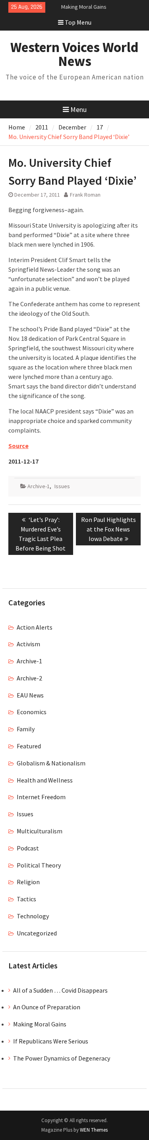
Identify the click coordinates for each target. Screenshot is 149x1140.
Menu (78, 109)
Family (26, 729)
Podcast (28, 848)
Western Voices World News (74, 54)
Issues (62, 486)
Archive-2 (29, 678)
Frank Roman (85, 194)
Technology (33, 916)
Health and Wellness (45, 780)
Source (18, 446)
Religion (28, 882)
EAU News (30, 695)
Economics (31, 712)
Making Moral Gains (83, 6)
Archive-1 (38, 486)
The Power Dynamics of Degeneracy (61, 1058)
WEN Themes (94, 1129)
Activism (28, 644)
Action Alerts (34, 627)
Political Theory (39, 865)
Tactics (26, 899)
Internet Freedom (41, 797)
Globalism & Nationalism (51, 763)
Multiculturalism (39, 831)
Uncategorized (37, 933)
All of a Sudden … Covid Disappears (60, 990)
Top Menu (78, 22)
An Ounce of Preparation (46, 1007)
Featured (29, 746)
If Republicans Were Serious (50, 1041)
